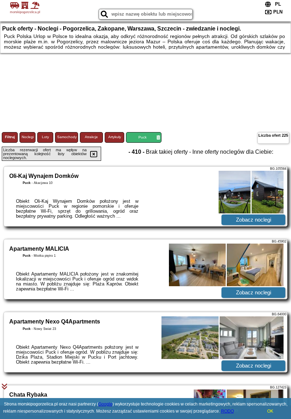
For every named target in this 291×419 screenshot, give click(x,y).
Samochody (67, 137)
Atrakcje (91, 137)
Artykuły (114, 137)
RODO (227, 411)
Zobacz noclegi (253, 220)
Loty (45, 137)
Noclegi (28, 137)
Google (105, 404)
